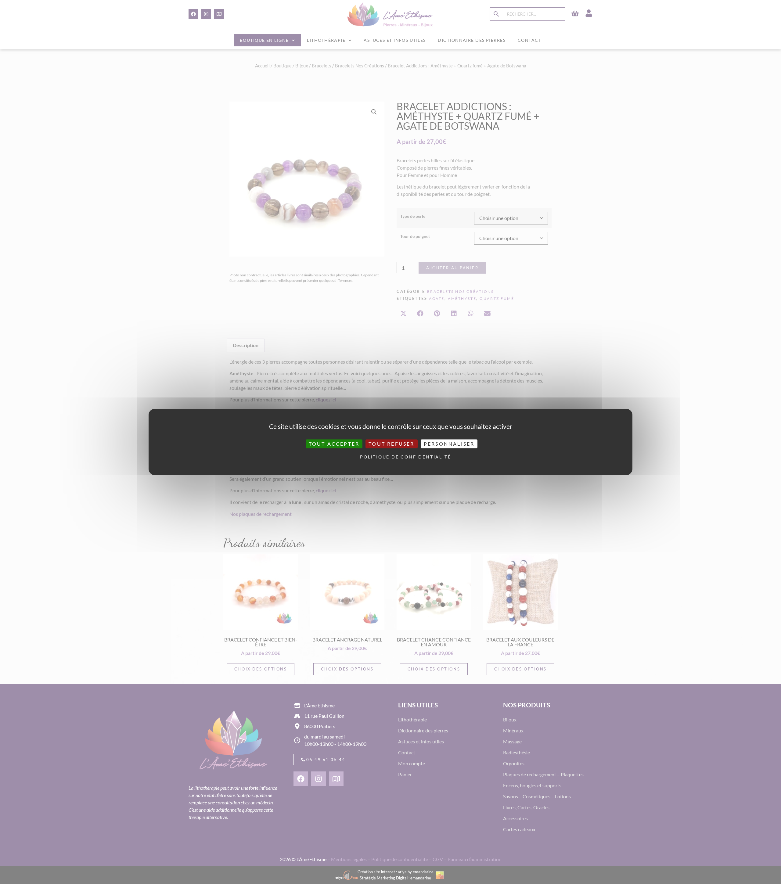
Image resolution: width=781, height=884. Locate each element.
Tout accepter (334, 444)
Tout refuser (391, 444)
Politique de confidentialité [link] (392, 456)
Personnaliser (449, 444)
